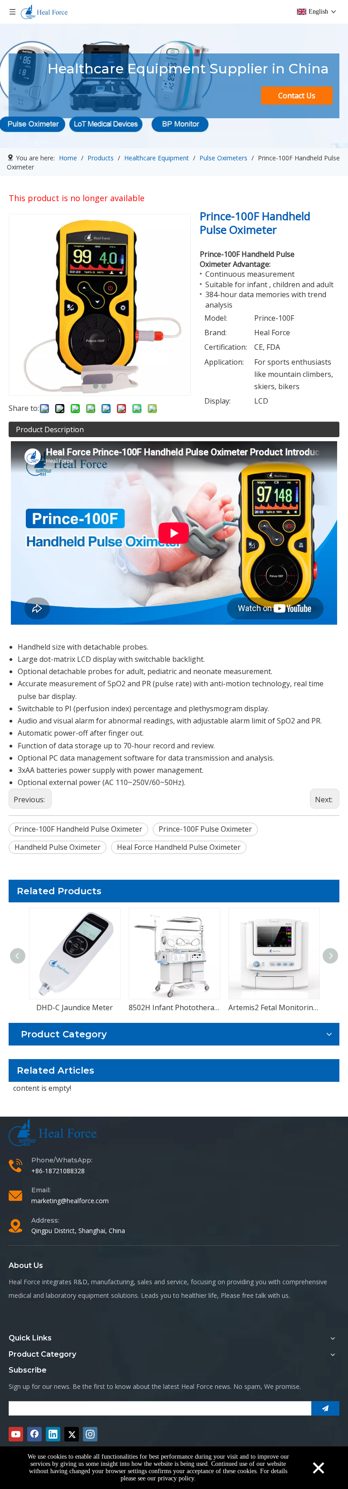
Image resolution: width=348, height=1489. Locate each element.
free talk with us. (266, 1295)
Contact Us (296, 96)
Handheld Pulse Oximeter (57, 847)
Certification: (225, 347)
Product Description (50, 429)
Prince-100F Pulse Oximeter (205, 829)
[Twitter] (71, 1434)
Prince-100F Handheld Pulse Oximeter (78, 829)
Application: (224, 362)
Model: (215, 318)
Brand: (215, 332)
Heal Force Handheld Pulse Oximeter (179, 847)
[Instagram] (90, 1434)
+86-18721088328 (58, 1170)
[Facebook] (34, 1434)
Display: (217, 401)
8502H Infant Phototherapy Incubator (174, 1007)
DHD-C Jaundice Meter (74, 1007)
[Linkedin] (53, 1434)
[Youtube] (16, 1434)
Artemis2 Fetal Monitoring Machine (273, 1007)
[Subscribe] (325, 1408)
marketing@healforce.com (70, 1200)
